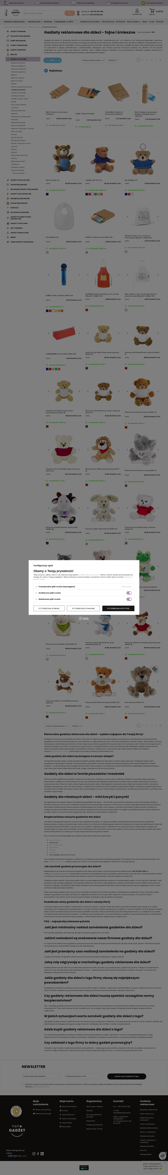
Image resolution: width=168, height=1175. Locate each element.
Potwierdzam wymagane (83, 608)
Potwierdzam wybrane (49, 608)
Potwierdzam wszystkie (118, 608)
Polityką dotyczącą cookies (89, 575)
